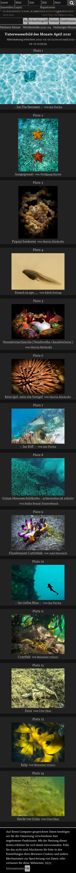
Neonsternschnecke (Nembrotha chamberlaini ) (38, 342)
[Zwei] (37, 688)
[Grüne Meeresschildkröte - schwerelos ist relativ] (38, 476)
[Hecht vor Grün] (37, 796)
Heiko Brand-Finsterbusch (41, 504)
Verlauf (54, 21)
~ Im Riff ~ (28, 446)
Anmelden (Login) (11, 7)
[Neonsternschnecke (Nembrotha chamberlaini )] (38, 321)
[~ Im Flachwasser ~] (38, 79)
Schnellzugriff (38, 21)
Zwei (28, 711)
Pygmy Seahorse (24, 241)
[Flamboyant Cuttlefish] (38, 532)
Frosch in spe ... (26, 292)
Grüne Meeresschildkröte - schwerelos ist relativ (38, 498)
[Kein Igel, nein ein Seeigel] (38, 376)
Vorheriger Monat (64, 27)
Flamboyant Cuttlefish (26, 553)
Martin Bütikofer (53, 242)
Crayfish (24, 657)
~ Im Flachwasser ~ (28, 107)
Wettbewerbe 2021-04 (37, 27)
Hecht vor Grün (28, 819)
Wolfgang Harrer (51, 174)
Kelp (24, 765)
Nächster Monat (10, 27)
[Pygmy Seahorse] (38, 212)
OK (27, 868)
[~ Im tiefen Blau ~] (38, 582)
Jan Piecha (55, 107)
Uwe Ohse (45, 711)
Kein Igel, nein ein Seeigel (24, 397)
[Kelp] (37, 742)
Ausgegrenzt (24, 174)
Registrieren (47, 7)
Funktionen (67, 21)
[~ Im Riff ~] (38, 426)
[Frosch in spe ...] (38, 271)
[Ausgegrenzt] (38, 145)
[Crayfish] (37, 634)
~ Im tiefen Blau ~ (28, 603)
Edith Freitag (53, 293)
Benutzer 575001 (47, 657)
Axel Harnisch (58, 553)
